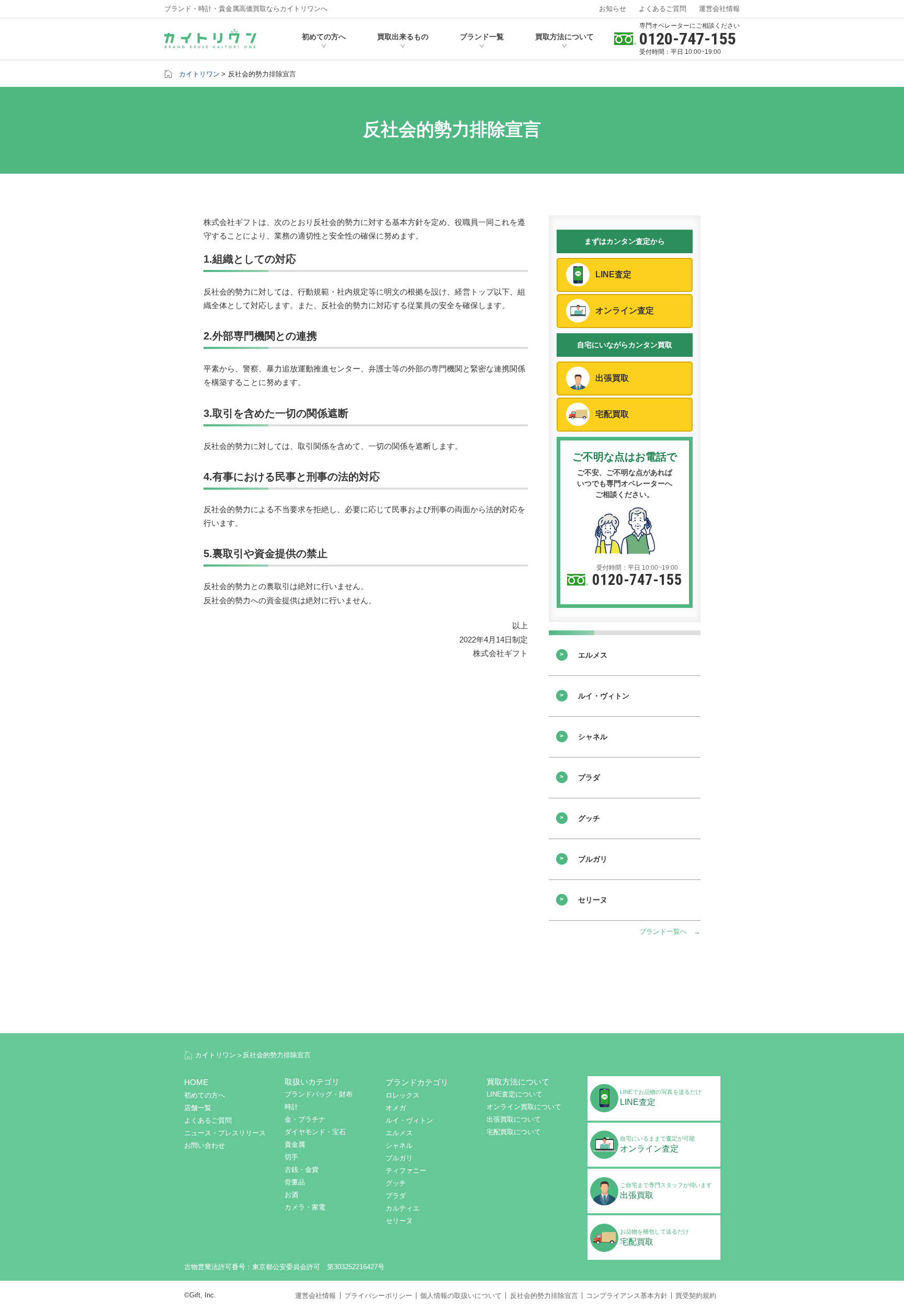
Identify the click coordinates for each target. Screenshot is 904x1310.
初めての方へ (324, 36)
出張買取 (612, 378)
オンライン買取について (524, 1107)
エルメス (592, 655)
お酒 (291, 1195)
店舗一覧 (197, 1108)
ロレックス (403, 1095)
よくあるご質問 (662, 9)
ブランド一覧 (482, 36)
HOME (196, 1082)
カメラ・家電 (305, 1207)
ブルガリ (592, 859)
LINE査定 (613, 274)
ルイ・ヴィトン (603, 696)
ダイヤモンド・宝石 (315, 1132)
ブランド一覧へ (663, 931)
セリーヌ (592, 900)
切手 (291, 1157)
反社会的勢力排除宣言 (262, 74)
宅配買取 (612, 414)
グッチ (589, 818)
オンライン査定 (624, 310)
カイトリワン (199, 74)
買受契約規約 (695, 1295)
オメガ (396, 1108)
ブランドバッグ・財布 (319, 1094)
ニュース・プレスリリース (225, 1133)
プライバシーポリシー (378, 1295)
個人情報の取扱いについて (461, 1295)
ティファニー (406, 1171)
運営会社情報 (719, 9)
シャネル (592, 736)
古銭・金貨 (302, 1169)
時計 (291, 1107)
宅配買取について (514, 1132)
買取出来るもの (402, 36)
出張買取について (514, 1119)
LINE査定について (515, 1094)
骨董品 (295, 1182)
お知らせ (612, 9)
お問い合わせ (204, 1145)
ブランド (417, 1082)
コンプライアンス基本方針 (627, 1295)
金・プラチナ (305, 1119)
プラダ (589, 777)
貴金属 (295, 1144)
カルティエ (403, 1208)
